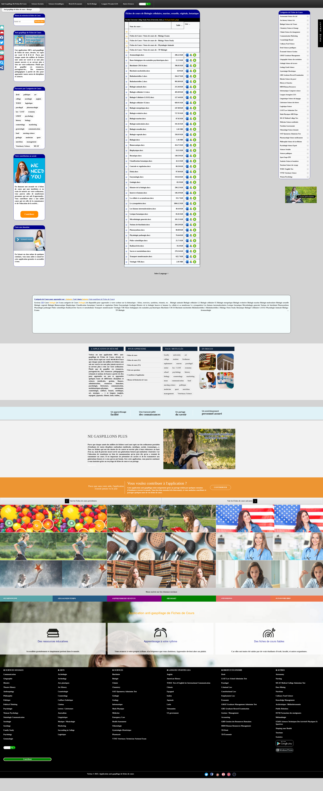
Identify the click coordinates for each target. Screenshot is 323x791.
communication (34, 129)
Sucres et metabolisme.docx (140, 251)
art (35, 95)
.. (130, 31)
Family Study (8, 730)
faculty (166, 355)
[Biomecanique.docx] (127, 145)
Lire (187, 24)
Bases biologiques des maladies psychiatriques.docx (149, 60)
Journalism (62, 713)
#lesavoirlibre (283, 598)
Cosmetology (63, 696)
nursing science (29, 133)
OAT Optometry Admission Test (124, 692)
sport (39, 138)
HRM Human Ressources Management (236, 726)
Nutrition (279, 692)
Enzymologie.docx (136, 177)
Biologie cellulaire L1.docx (140, 92)
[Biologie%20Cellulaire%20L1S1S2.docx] (127, 97)
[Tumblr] (234, 774)
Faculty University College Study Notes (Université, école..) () (152, 20)
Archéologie (62, 674)
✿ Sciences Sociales (13, 670)
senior (166, 368)
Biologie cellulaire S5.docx (140, 103)
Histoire (6, 683)
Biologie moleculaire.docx (139, 124)
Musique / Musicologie (66, 722)
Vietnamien (171, 709)
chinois (106, 395)
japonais (99, 395)
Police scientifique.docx (138, 241)
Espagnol (170, 692)
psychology (29, 116)
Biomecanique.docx (137, 145)
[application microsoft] (284, 750)
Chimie (115, 683)
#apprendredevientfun (124, 598)
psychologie (93, 386)
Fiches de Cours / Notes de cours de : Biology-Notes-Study (152, 41)
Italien (169, 696)
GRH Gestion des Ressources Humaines (236, 722)
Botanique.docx (136, 156)
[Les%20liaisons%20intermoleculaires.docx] (127, 209)
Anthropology (8, 692)
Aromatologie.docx (137, 55)
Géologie (115, 696)
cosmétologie (93, 391)
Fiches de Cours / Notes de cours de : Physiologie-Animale (152, 45)
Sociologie (7, 722)
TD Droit (224, 730)
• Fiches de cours (132, 355)
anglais (38, 99)
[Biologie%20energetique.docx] (127, 108)
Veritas (91, 355)
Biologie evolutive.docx (138, 113)
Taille (178, 25)
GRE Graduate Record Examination (235, 709)
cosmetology (20, 125)
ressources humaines (113, 383)
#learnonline (10, 598)
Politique (6, 700)
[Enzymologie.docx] (127, 177)
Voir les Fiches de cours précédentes (83, 501)
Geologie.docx (135, 182)
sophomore (168, 364)
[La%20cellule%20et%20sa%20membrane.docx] (127, 198)
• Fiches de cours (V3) (134, 365)
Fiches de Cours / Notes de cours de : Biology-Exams (150, 36)
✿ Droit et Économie (231, 670)
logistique (29, 103)
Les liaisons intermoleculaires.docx (143, 209)
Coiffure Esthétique (65, 700)
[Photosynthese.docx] (127, 230)
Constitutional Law (228, 692)
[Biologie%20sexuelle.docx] (127, 129)
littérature (104, 386)
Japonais (170, 700)
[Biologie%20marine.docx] (127, 119)
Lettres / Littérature (65, 709)
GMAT (18, 116)
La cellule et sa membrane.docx (142, 198)
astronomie (119, 388)
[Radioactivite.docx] (127, 246)
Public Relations (282, 709)
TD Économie (226, 734)
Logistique (62, 734)
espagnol (92, 395)
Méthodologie (281, 717)
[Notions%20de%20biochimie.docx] (127, 225)
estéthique (119, 391)
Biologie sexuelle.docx (138, 129)
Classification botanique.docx (141, 161)
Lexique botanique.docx (139, 214)
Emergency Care (118, 717)
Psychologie (7, 709)
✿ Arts (61, 670)
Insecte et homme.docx (138, 193)
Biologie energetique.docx (139, 108)
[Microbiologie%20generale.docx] (127, 219)
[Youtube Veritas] (223, 774)
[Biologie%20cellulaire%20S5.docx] (127, 103)
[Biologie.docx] (127, 140)
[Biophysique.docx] (127, 151)
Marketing (62, 726)
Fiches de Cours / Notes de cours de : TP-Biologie (148, 50)
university (177, 355)
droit (18, 95)
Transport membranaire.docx (141, 256)
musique (96, 393)
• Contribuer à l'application (135, 375)
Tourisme (279, 733)
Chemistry (116, 687)
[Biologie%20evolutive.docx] (127, 113)
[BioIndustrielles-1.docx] (127, 76)
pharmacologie (32, 107)
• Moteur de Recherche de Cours (137, 380)
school (166, 372)
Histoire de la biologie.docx (140, 188)
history (18, 120)
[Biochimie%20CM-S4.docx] (127, 66)
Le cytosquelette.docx (138, 203)
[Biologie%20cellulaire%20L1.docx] (127, 92)
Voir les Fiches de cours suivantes (240, 501)
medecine (29, 138)
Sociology (7, 726)
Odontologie (117, 726)
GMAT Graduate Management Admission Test (239, 704)
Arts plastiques (63, 683)
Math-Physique (118, 709)
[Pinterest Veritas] (229, 774)
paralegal (19, 107)
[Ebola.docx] (127, 172)
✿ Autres (280, 670)
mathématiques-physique (98, 388)
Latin (169, 704)
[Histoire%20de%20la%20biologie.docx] (127, 188)
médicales (101, 381)
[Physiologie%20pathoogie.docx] (127, 235)
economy (31, 112)
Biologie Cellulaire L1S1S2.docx (142, 97)
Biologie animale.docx (138, 87)
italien (117, 395)
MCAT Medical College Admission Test (290, 683)
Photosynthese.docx (137, 230)
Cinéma (61, 704)
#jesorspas (226, 598)
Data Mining (280, 687)
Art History (62, 687)
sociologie (28, 99)
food (17, 133)
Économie (225, 700)
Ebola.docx (134, 172)
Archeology (62, 679)
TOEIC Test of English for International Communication (188, 683)
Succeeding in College (66, 730)
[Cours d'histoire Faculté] (225, 362)
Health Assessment (119, 722)
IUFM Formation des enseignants (288, 713)
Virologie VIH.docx (137, 262)
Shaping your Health (284, 728)
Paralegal (224, 683)
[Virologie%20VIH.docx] (127, 262)
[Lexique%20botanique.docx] (127, 214)
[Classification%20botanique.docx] (127, 161)
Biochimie (116, 674)
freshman (186, 359)
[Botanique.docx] (127, 156)
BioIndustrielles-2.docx (138, 81)
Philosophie (7, 696)
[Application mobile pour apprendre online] (284, 743)
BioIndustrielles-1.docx (138, 76)
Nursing (279, 679)
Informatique (117, 704)
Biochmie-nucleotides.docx (140, 71)
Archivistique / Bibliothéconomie (288, 704)
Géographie (7, 679)
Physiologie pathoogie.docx (140, 235)
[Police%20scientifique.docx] (127, 241)
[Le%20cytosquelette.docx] (127, 204)
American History (173, 679)
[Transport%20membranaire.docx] (127, 257)
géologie (19, 138)
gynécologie (20, 129)
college (18, 99)
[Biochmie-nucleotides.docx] (127, 71)
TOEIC (18, 103)
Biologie (115, 679)
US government (173, 713)
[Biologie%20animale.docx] (127, 87)
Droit (223, 674)
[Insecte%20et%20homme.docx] (127, 193)
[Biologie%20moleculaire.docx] (127, 124)
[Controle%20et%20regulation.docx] (127, 166)
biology (28, 120)
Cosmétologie (63, 692)
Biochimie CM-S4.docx (138, 66)
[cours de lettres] (207, 380)
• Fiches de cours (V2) (134, 360)
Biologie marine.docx (138, 119)
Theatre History (9, 687)
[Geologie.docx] (127, 182)
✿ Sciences (117, 670)
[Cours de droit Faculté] (207, 362)
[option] (161, 546)
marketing (33, 125)
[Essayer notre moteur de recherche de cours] (146, 4)
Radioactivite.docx (137, 246)
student (176, 359)
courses (179, 364)
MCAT (36, 146)
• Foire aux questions (133, 370)
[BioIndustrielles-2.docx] (127, 82)
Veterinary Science (23, 146)
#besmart (171, 598)
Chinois (170, 687)
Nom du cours (135, 27)
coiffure (103, 391)
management (31, 142)
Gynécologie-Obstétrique (121, 730)
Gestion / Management (230, 713)
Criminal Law (226, 687)
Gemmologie (8, 739)
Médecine (115, 713)
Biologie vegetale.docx (138, 134)
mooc (166, 381)
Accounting (225, 717)
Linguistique (63, 717)
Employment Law (228, 696)
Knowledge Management (285, 700)
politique (26, 95)
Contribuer (29, 214)
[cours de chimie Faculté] (225, 380)
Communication (9, 674)
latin (112, 395)
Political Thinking (10, 704)
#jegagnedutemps (67, 598)
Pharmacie (116, 734)
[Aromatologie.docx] (127, 55)
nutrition (19, 142)
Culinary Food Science (284, 696)
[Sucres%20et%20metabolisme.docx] (127, 251)
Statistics (279, 737)
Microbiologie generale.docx (140, 219)
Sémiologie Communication (13, 717)
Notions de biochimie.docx (140, 225)
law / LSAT (20, 112)
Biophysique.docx (136, 150)
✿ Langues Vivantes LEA (179, 670)
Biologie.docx (135, 140)
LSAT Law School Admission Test (234, 679)
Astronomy (280, 674)
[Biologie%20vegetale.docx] (127, 135)
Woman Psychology (10, 713)
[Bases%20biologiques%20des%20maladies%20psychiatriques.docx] (127, 60)
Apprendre (92, 465)
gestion (111, 381)
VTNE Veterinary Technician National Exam (129, 739)
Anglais (169, 674)
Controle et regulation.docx (140, 166)
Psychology (7, 734)
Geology (115, 700)
